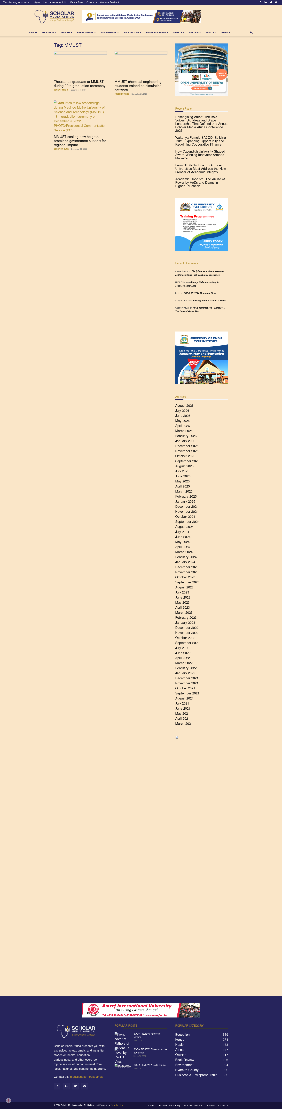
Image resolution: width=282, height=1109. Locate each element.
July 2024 (182, 531)
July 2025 (182, 471)
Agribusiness (85, 32)
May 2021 (182, 713)
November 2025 (186, 450)
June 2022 (182, 652)
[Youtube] (276, 2)
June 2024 (182, 536)
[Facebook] (260, 2)
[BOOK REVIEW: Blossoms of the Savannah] (123, 1053)
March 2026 (184, 430)
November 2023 (186, 572)
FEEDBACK (195, 32)
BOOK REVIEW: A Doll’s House (149, 1065)
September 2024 (187, 521)
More (224, 32)
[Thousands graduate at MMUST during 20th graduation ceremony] (80, 64)
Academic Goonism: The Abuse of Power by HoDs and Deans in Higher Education (200, 182)
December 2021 (186, 678)
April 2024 (182, 546)
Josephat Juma (61, 149)
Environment (108, 32)
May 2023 (182, 602)
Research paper (156, 32)
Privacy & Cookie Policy (169, 1105)
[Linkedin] (265, 2)
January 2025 (185, 501)
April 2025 (182, 486)
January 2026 (185, 440)
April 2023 (182, 607)
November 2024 (186, 511)
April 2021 (182, 718)
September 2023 (187, 582)
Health (65, 32)
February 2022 (186, 667)
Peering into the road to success (209, 300)
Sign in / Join (40, 2)
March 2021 (184, 723)
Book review (131, 32)
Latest (33, 32)
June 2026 (182, 415)
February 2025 (186, 496)
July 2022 (182, 647)
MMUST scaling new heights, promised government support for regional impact (80, 140)
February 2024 (186, 556)
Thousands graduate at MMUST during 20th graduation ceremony (80, 83)
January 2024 (185, 561)
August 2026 (184, 405)
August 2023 (184, 587)
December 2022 (186, 627)
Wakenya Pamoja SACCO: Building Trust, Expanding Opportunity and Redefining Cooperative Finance (200, 141)
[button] (251, 32)
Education (48, 32)
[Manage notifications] (8, 1100)
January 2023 (185, 622)
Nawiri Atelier (117, 1105)
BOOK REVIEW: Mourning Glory (200, 293)
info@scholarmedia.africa (86, 1076)
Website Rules (76, 2)
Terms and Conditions (193, 1105)
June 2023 (182, 597)
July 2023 (182, 592)
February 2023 (186, 617)
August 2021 (184, 698)
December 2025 (186, 445)
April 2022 (182, 657)
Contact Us (91, 2)
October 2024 (185, 516)
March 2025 (184, 491)
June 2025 (182, 476)
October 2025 (185, 455)
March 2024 (184, 551)
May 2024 (182, 541)
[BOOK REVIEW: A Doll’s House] (123, 1069)
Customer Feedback (109, 2)
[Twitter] (270, 2)
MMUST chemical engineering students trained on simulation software (138, 85)
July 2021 (182, 703)
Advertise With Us (58, 2)
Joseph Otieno (61, 90)
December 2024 (186, 506)
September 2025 (187, 461)
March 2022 (184, 662)
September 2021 (187, 693)
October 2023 (185, 577)
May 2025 (182, 481)
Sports (177, 32)
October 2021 (185, 688)
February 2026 (186, 435)
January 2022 (185, 673)
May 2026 (182, 420)
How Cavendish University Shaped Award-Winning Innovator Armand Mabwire (200, 154)
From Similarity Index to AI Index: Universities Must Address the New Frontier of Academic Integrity (200, 168)
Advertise (152, 1105)
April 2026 (182, 425)
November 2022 (186, 632)
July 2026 (182, 410)
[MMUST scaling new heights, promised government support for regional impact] (80, 116)
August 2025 (184, 466)
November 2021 (186, 683)
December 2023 (186, 567)
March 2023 (184, 612)
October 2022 (185, 637)
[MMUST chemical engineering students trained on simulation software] (141, 64)
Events (209, 32)
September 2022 (187, 642)
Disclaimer (210, 1105)
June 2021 (182, 708)
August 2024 (184, 526)
